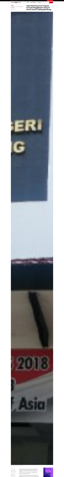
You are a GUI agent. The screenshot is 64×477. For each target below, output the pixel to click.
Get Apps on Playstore (49, 0)
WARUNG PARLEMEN (33, 2)
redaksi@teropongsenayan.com (15, 0)
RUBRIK (28, 2)
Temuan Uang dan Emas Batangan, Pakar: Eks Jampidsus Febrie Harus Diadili (13, 471)
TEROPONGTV (39, 2)
